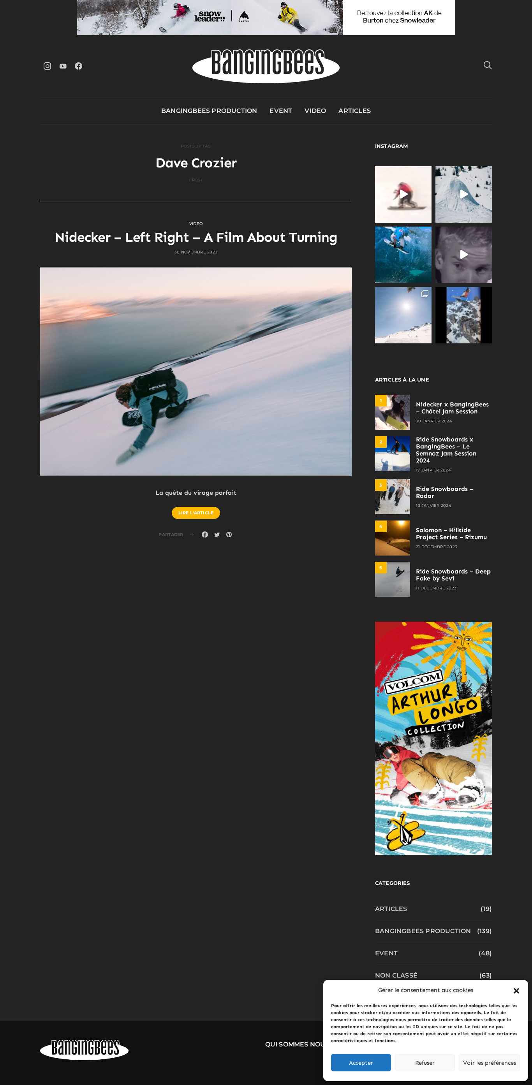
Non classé (396, 975)
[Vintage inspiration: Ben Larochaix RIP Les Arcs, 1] (463, 315)
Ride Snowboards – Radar (444, 492)
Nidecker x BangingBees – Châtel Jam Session (452, 408)
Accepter (361, 1062)
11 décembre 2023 (436, 588)
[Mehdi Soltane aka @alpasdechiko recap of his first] (463, 194)
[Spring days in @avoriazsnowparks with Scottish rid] (403, 315)
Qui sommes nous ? (300, 1044)
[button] (516, 990)
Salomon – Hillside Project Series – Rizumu (451, 533)
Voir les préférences (489, 1062)
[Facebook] (78, 66)
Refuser (425, 1062)
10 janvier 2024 (433, 505)
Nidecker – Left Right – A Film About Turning (196, 237)
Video (315, 110)
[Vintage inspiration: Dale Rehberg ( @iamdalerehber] (463, 255)
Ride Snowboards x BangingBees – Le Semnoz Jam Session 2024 (446, 450)
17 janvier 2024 (433, 470)
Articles (354, 110)
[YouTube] (63, 66)
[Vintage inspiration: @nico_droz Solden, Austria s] (403, 255)
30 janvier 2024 (434, 421)
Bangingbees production (209, 110)
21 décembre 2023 (436, 546)
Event (281, 110)
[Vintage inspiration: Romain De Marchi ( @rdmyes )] (403, 194)
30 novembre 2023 (195, 252)
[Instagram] (47, 66)
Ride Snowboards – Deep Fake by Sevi (453, 575)
